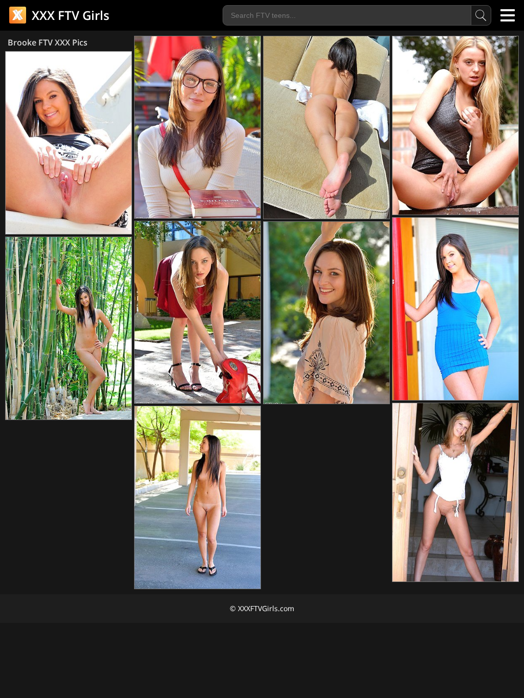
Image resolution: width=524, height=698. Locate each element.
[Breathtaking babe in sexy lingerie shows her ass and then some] (326, 127)
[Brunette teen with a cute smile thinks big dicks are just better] (326, 312)
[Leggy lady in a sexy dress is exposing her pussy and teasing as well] (455, 125)
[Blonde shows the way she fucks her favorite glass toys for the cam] (455, 492)
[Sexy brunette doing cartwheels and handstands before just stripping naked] (68, 328)
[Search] (481, 15)
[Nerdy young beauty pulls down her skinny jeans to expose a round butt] (197, 127)
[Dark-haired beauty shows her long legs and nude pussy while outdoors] (68, 143)
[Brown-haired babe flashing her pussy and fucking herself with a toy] (197, 312)
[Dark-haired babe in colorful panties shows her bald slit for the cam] (197, 497)
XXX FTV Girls (69, 15)
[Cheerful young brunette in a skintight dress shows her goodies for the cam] (455, 309)
